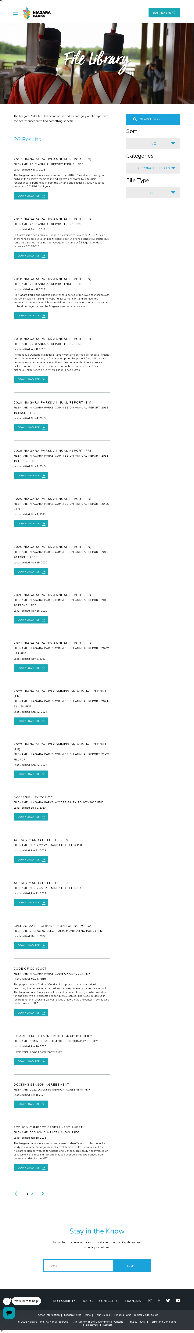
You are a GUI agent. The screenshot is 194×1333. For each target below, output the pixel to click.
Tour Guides (102, 1315)
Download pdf (29, 195)
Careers (108, 1325)
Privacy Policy (137, 1322)
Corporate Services (153, 168)
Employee (92, 1325)
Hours (87, 1301)
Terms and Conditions (163, 1322)
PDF (153, 193)
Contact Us (109, 1301)
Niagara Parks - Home (77, 1315)
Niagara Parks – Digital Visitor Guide (136, 1315)
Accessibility (64, 1301)
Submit (132, 1265)
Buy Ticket (162, 13)
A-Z (153, 144)
